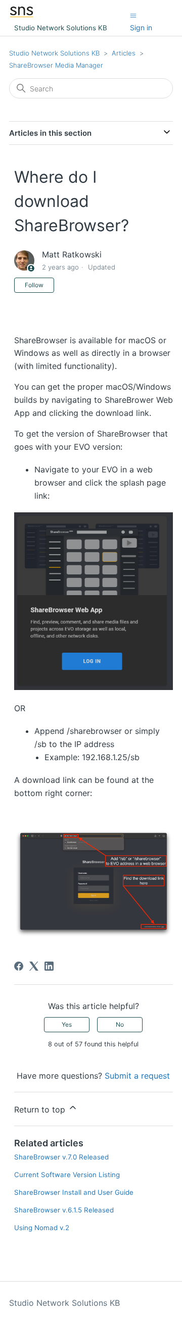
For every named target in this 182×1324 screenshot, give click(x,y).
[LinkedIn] (49, 966)
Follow (34, 285)
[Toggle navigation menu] (133, 15)
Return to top (41, 1109)
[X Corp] (33, 966)
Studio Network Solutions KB (54, 53)
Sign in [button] (141, 27)
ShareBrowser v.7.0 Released (61, 1157)
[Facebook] (18, 966)
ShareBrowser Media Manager (56, 65)
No (120, 1024)
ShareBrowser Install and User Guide (73, 1192)
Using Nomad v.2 (41, 1228)
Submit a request (137, 1076)
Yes (67, 1024)
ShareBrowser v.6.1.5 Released (64, 1210)
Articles (123, 53)
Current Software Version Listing (67, 1175)
